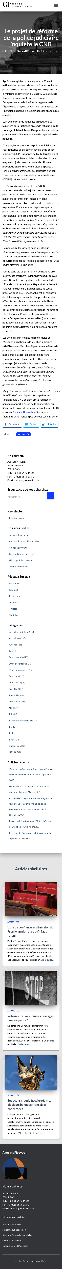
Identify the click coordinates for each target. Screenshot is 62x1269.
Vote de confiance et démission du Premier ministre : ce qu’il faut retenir (30, 931)
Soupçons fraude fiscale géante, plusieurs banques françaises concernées (29, 1105)
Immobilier (14, 695)
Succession (15, 745)
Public (12, 727)
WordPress (42, 1261)
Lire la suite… (47, 959)
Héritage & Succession (21, 560)
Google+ (13, 589)
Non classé (14, 701)
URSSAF (13, 752)
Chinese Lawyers (18, 547)
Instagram (14, 596)
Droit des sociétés (18, 669)
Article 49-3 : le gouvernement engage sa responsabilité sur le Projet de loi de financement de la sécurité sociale (30, 804)
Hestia (18, 1261)
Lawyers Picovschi (18, 566)
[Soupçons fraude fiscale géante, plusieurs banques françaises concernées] (31, 1072)
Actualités (23, 434)
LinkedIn (13, 602)
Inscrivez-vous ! (17, 518)
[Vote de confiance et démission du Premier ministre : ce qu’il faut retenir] (31, 898)
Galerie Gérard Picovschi (22, 553)
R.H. (11, 733)
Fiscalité (13, 688)
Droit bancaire (16, 657)
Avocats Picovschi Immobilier (24, 541)
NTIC (12, 708)
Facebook (14, 583)
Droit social (15, 682)
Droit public (15, 676)
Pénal (12, 714)
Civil (11, 650)
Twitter (13, 608)
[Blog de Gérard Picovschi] (20, 4)
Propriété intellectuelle (21, 720)
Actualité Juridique (19, 632)
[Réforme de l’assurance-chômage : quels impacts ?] (31, 987)
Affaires (13, 644)
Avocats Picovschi (23, 412)
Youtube (13, 615)
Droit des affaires (18, 663)
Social (12, 739)
